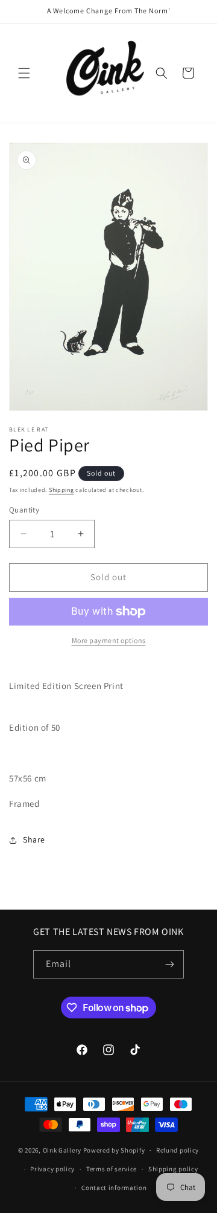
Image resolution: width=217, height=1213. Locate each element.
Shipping (61, 490)
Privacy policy (52, 1169)
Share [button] (34, 839)
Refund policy (177, 1150)
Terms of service (111, 1169)
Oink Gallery (63, 1150)
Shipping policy (173, 1169)
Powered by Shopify (114, 1150)
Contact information (113, 1187)
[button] (24, 73)
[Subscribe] (170, 964)
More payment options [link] (109, 640)
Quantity (24, 510)
